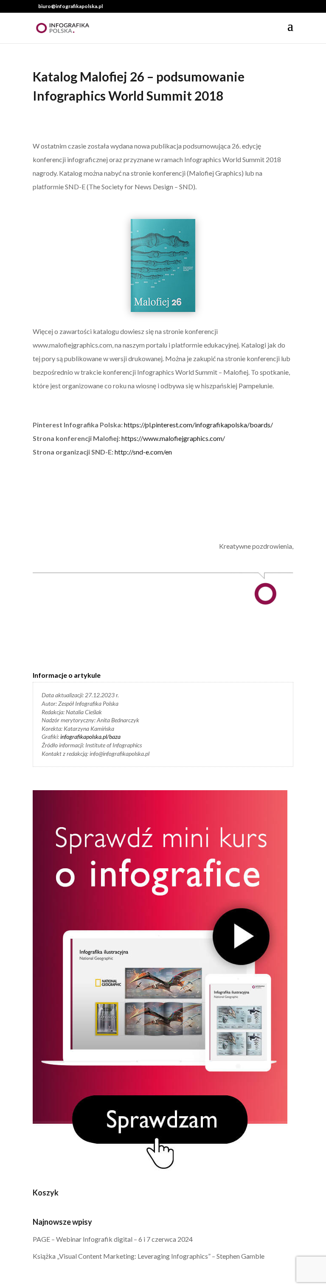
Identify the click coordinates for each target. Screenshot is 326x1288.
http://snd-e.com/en (143, 452)
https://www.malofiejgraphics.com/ (173, 438)
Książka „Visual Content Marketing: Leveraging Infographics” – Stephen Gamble (148, 1256)
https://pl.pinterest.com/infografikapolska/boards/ (198, 425)
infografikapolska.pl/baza (90, 736)
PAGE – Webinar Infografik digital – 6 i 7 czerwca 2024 (113, 1239)
